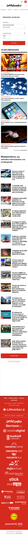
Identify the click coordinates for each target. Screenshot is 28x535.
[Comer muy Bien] (7, 497)
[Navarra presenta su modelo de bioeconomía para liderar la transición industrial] (6, 287)
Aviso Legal (7, 403)
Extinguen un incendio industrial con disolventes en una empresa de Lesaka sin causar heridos (19, 201)
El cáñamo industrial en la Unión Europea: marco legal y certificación (19, 213)
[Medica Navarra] (21, 492)
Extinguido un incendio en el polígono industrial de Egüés (19, 252)
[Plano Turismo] (21, 497)
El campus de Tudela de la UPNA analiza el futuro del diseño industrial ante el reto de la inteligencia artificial (19, 226)
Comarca (15, 9)
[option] (14, 6)
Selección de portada (8, 25)
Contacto (21, 398)
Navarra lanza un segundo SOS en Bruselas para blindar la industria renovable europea (19, 263)
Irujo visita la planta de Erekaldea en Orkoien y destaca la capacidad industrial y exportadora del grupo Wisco (19, 345)
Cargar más (14, 355)
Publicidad (14, 400)
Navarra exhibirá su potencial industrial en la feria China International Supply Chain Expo (19, 276)
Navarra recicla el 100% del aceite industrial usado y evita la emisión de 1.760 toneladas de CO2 (18, 175)
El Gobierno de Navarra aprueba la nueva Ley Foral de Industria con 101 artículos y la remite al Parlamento (19, 302)
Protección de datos (14, 405)
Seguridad (21, 403)
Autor (4, 35)
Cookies (14, 403)
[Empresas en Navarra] (7, 492)
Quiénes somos (13, 398)
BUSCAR (14, 43)
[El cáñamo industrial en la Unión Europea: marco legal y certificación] (6, 213)
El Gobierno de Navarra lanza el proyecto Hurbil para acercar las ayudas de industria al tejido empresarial (19, 317)
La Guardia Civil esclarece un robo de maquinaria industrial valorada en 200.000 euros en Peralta (19, 189)
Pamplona (3, 9)
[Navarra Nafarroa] (14, 508)
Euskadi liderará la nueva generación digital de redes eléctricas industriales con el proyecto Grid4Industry (19, 331)
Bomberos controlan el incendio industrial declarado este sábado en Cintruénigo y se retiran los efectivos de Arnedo (19, 240)
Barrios (10, 9)
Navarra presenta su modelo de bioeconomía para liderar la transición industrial (19, 289)
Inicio (5, 398)
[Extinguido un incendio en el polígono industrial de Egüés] (6, 253)
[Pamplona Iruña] (21, 503)
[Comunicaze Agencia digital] (14, 409)
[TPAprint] (7, 503)
